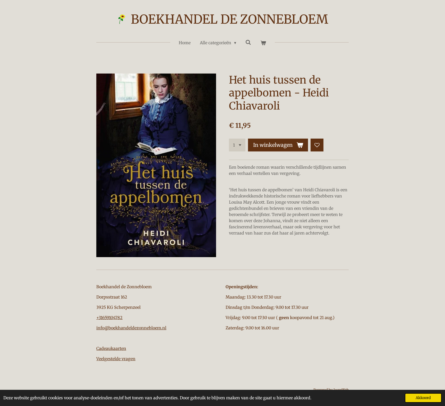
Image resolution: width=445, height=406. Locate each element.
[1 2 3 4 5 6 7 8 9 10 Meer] (237, 145)
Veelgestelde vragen (115, 358)
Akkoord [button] (423, 397)
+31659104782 (109, 317)
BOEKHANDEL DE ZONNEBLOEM (229, 19)
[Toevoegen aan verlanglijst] (317, 145)
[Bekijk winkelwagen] (263, 42)
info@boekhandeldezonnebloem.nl (131, 327)
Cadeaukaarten (111, 348)
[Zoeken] (248, 42)
